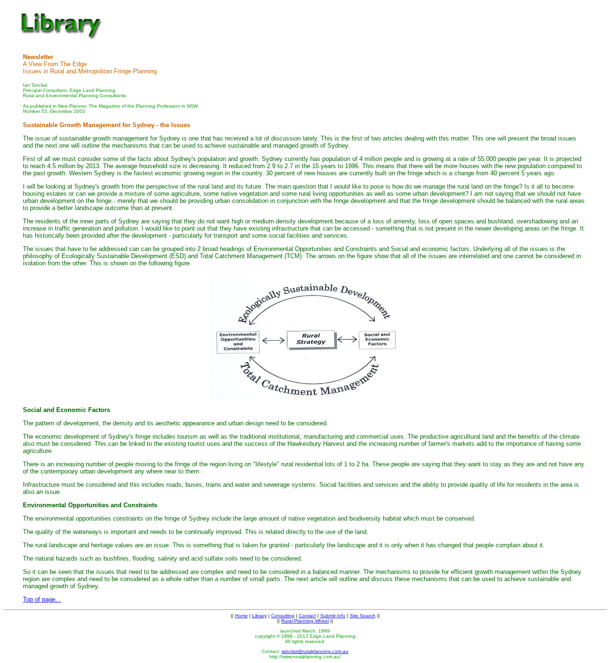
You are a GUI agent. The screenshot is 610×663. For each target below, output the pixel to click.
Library (259, 615)
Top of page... (42, 599)
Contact (307, 615)
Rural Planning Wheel (305, 620)
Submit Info (333, 615)
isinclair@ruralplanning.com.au (315, 651)
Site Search (363, 615)
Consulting (283, 615)
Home (241, 615)
